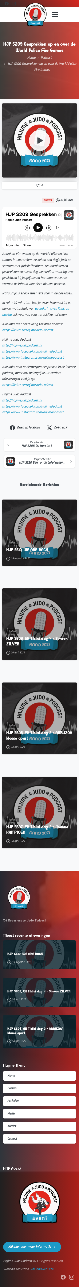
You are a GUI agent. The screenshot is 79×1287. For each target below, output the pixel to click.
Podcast (46, 58)
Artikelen (13, 1101)
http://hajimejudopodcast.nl (22, 345)
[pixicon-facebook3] (63, 1277)
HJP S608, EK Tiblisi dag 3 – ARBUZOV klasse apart (39, 735)
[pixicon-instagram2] (71, 1277)
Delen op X (60, 427)
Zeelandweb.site (42, 1269)
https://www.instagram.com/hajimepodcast (33, 357)
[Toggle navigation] (55, 14)
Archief (11, 1126)
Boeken (11, 1088)
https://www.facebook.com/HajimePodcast (32, 351)
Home (31, 58)
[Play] (39, 140)
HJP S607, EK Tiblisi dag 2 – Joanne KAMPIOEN (37, 829)
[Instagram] (14, 3)
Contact (12, 1138)
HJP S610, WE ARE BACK (27, 549)
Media (11, 1113)
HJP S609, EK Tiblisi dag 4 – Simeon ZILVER (37, 641)
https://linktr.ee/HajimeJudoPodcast (27, 330)
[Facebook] (7, 3)
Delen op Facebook (28, 427)
